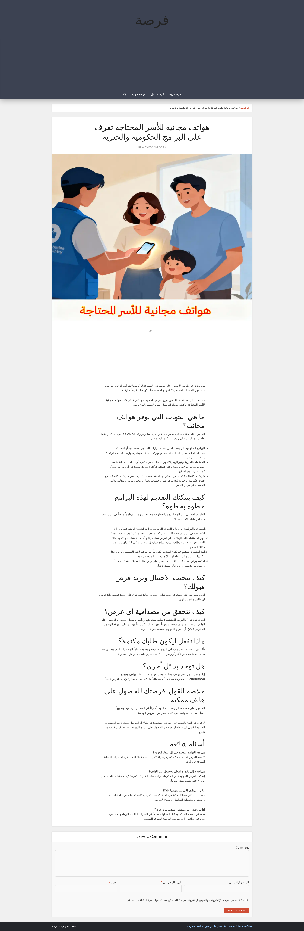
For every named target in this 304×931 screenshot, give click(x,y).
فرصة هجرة (139, 94)
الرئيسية (244, 107)
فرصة (152, 19)
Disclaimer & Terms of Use (238, 926)
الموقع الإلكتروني (239, 882)
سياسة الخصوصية (194, 926)
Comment (242, 847)
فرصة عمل (157, 94)
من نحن (209, 926)
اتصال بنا (218, 926)
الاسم (112, 882)
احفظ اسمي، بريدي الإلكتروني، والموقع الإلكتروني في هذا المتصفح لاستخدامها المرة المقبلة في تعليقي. (185, 900)
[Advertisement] (152, 63)
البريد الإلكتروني (171, 882)
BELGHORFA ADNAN (150, 146)
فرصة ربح (175, 94)
